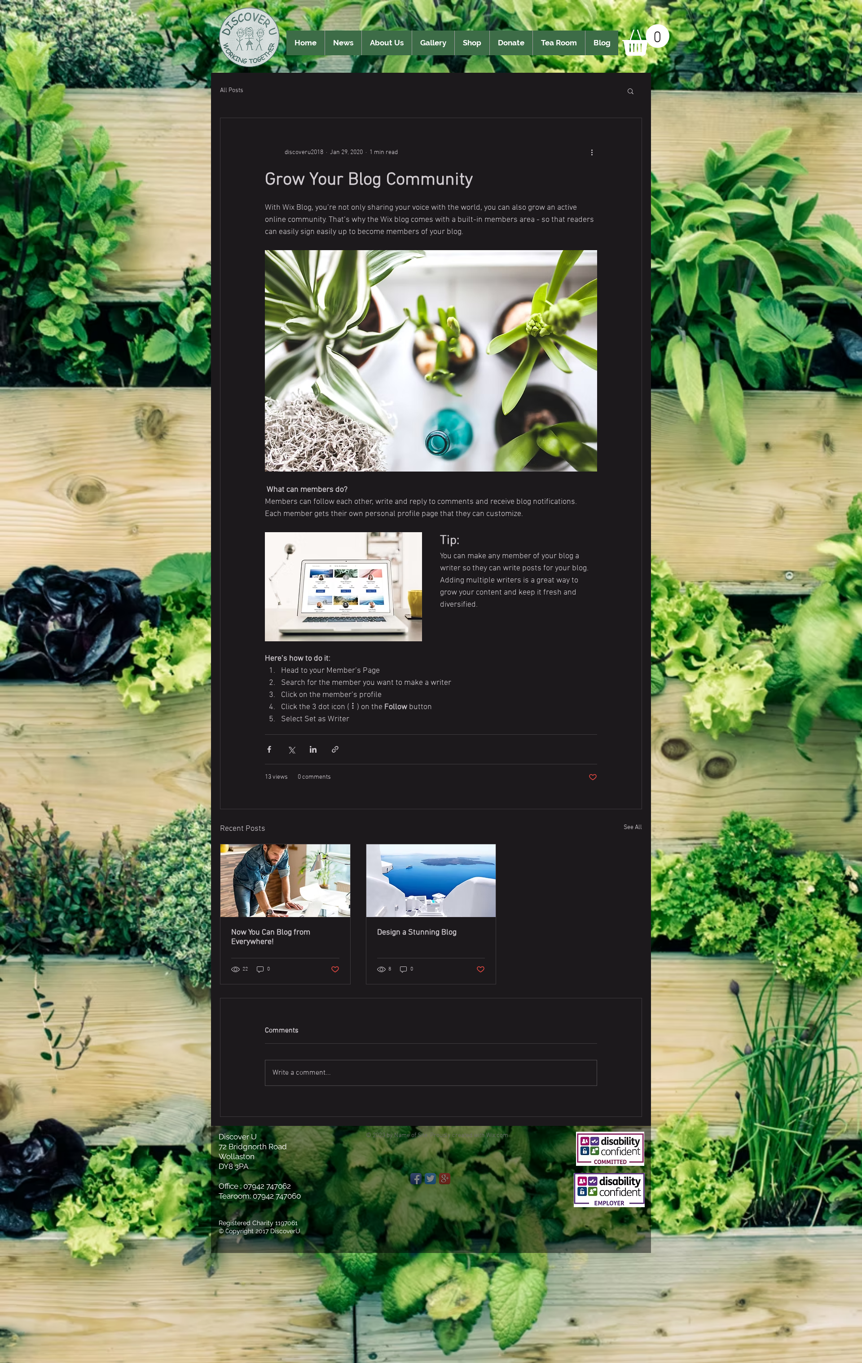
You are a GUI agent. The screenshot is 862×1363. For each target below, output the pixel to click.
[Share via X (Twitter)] (291, 749)
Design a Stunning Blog (417, 932)
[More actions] (591, 152)
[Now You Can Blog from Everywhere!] (285, 880)
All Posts (231, 90)
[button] (645, 40)
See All (633, 827)
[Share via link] (335, 749)
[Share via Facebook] (269, 749)
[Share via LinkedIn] (313, 749)
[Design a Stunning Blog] (431, 880)
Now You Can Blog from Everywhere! (270, 937)
